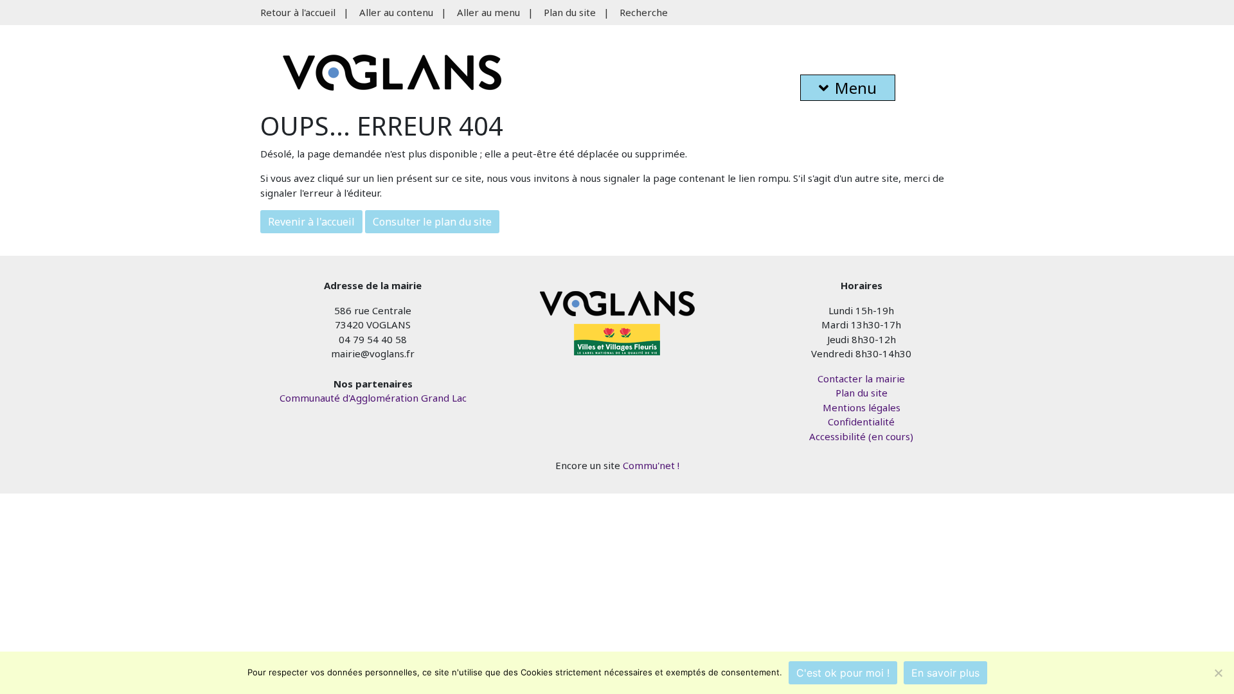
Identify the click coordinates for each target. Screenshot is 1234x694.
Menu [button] (856, 87)
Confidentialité (861, 421)
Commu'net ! (651, 465)
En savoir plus (945, 672)
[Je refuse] (1218, 672)
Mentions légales (861, 407)
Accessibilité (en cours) (861, 436)
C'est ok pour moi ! (843, 672)
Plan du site (570, 12)
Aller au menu (488, 12)
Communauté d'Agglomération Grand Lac (373, 397)
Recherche (644, 12)
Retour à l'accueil (297, 12)
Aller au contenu (396, 12)
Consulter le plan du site (432, 222)
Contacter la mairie (861, 378)
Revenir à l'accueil (311, 222)
